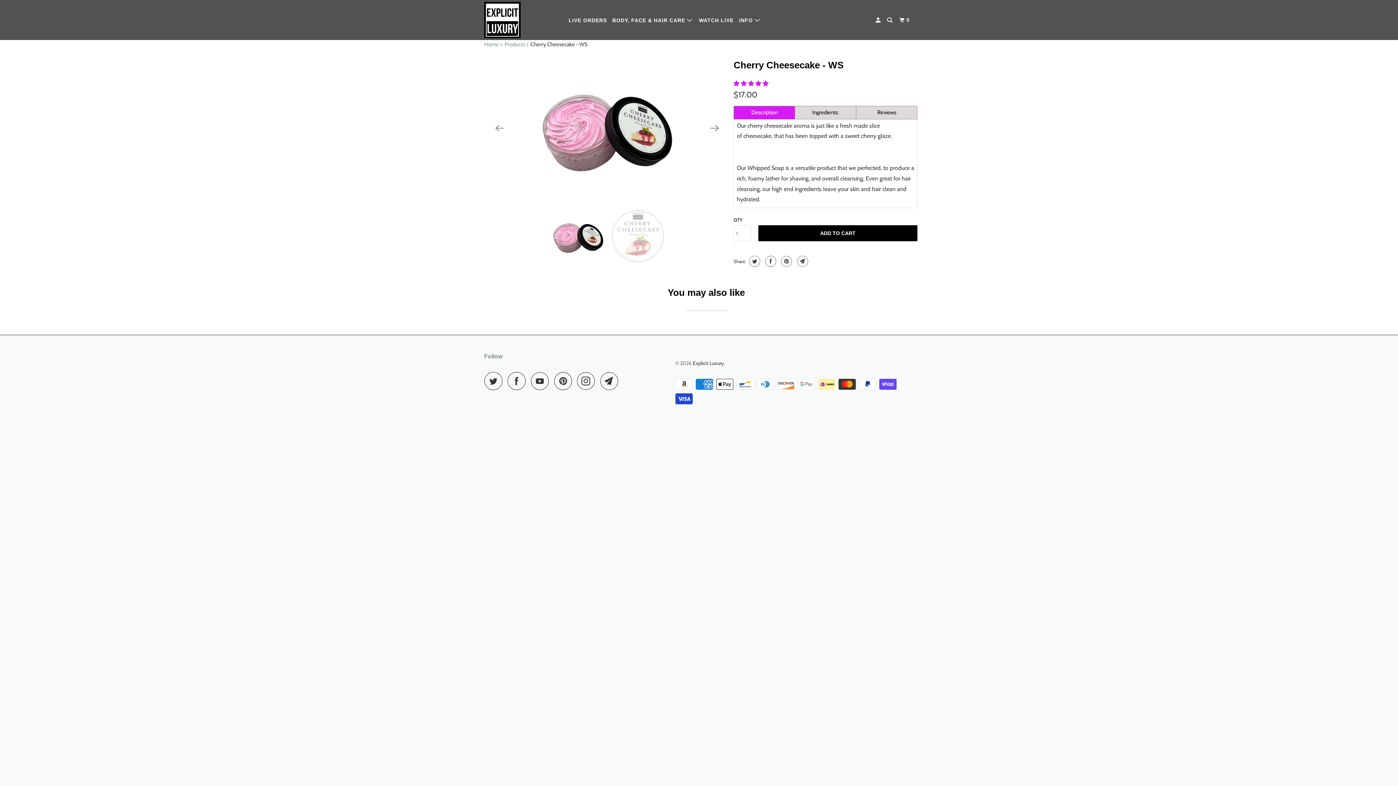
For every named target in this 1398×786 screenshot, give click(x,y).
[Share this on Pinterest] (785, 261)
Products (515, 44)
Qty (738, 220)
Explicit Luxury (708, 363)
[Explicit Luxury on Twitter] (495, 381)
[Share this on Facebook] (769, 261)
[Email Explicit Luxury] (611, 381)
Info (747, 20)
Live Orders (588, 20)
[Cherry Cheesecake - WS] (607, 128)
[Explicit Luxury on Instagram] (588, 381)
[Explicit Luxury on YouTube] (542, 381)
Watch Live (716, 20)
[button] (752, 83)
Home (491, 44)
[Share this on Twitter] (753, 261)
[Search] (890, 20)
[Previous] (499, 128)
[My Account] (879, 20)
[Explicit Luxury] (521, 20)
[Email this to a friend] (801, 261)
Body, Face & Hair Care (649, 20)
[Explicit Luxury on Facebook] (518, 381)
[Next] (715, 128)
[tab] (764, 112)
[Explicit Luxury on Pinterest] (565, 381)
